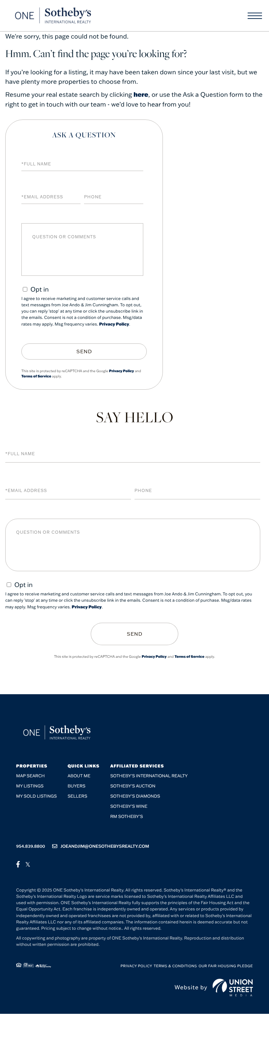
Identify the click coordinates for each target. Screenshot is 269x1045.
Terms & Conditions (175, 966)
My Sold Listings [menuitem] (36, 796)
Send (84, 351)
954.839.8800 (30, 846)
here (140, 94)
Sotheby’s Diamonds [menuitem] (135, 796)
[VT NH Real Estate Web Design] (233, 987)
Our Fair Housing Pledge (226, 966)
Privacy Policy (114, 324)
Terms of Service (36, 376)
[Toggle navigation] (255, 16)
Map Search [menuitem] (30, 776)
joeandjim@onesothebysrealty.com (105, 846)
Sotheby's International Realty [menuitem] (149, 776)
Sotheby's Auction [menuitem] (133, 786)
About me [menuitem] (79, 776)
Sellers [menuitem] (77, 796)
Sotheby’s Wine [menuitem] (128, 806)
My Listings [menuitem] (29, 786)
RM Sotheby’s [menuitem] (126, 816)
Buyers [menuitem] (76, 786)
